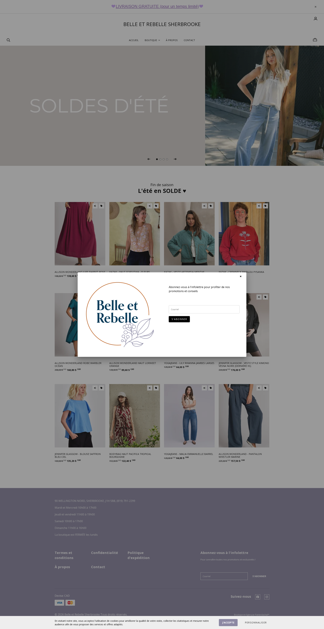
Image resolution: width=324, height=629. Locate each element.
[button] (255, 623)
